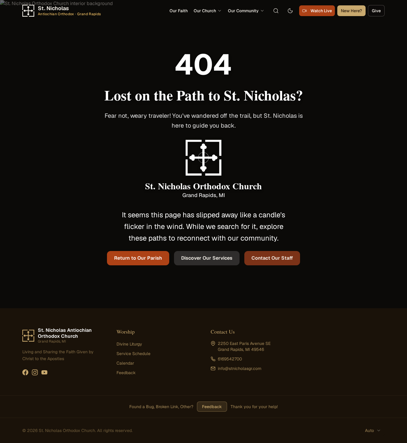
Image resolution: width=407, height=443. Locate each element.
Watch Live (321, 10)
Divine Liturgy (129, 344)
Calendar (125, 363)
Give (376, 10)
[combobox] (373, 430)
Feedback (126, 372)
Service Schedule (133, 353)
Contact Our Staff (272, 258)
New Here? (351, 10)
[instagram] (35, 372)
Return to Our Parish (138, 258)
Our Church (205, 10)
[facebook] (25, 372)
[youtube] (44, 372)
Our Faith (179, 10)
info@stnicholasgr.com (239, 368)
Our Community (243, 10)
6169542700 (230, 359)
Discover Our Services (206, 258)
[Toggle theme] (290, 10)
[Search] (276, 10)
